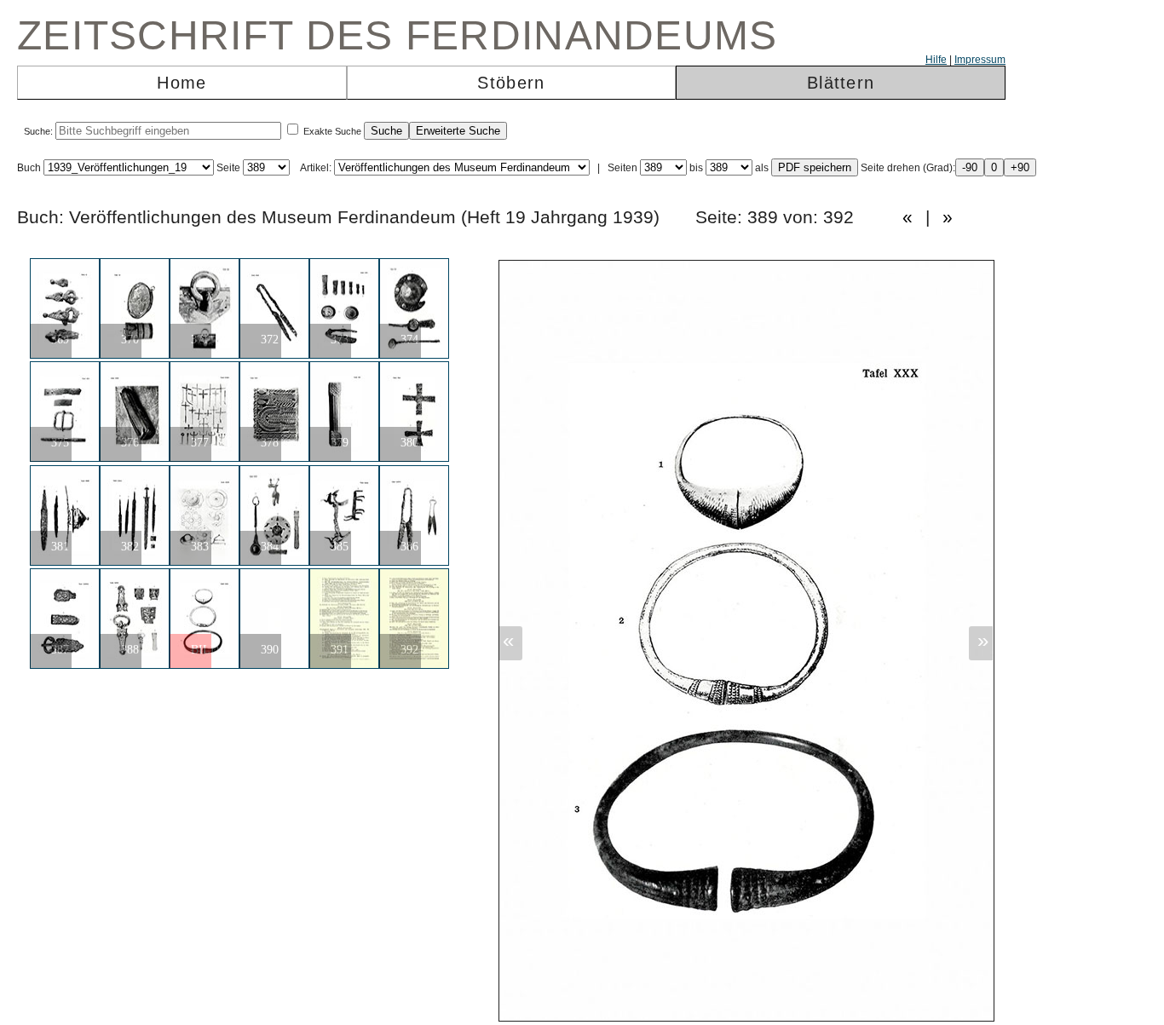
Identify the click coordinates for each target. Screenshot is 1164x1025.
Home (181, 82)
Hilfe (936, 60)
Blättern (840, 82)
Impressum (980, 60)
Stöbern (511, 82)
